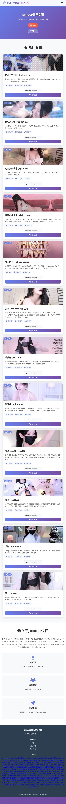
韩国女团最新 (32, 760)
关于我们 (33, 749)
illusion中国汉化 (50, 780)
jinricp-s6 (5, 758)
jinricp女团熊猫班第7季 (21, 774)
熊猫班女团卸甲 (26, 765)
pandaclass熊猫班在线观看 (42, 771)
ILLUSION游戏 (18, 782)
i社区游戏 (26, 782)
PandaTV (29, 758)
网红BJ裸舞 (13, 771)
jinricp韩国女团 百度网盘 (20, 760)
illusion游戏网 (47, 782)
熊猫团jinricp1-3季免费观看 (51, 769)
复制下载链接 (33, 95)
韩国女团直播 (22, 758)
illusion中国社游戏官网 (22, 778)
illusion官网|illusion (38, 780)
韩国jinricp (53, 767)
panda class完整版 (57, 771)
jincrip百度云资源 (31, 767)
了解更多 (33, 31)
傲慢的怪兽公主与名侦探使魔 (53, 774)
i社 (30, 776)
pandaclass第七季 (8, 774)
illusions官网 (7, 785)
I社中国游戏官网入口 (25, 780)
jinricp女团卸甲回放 (37, 765)
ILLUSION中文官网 (8, 782)
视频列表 (33, 746)
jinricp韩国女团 (42, 758)
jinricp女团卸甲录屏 (22, 769)
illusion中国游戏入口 (52, 776)
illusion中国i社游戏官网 (50, 778)
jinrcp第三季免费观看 (14, 765)
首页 (33, 743)
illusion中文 (59, 780)
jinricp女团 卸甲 (11, 769)
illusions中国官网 (17, 785)
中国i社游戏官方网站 (36, 778)
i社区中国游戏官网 (55, 785)
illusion (43, 776)
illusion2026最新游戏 (29, 785)
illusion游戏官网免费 (43, 785)
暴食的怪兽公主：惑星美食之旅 (19, 776)
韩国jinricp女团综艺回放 (14, 762)
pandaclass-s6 (13, 758)
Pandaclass (30, 771)
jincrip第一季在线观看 (29, 762)
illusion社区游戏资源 (35, 782)
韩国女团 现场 (8, 760)
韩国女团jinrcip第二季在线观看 (45, 762)
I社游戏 (33, 776)
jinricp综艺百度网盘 (19, 767)
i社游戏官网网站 (10, 778)
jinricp (35, 758)
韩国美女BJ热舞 (21, 771)
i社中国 (38, 776)
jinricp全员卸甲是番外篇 (51, 765)
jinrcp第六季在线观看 (35, 769)
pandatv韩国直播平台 (48, 760)
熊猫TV (39, 760)
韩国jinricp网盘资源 (43, 767)
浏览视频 (33, 25)
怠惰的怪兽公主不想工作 (36, 774)
